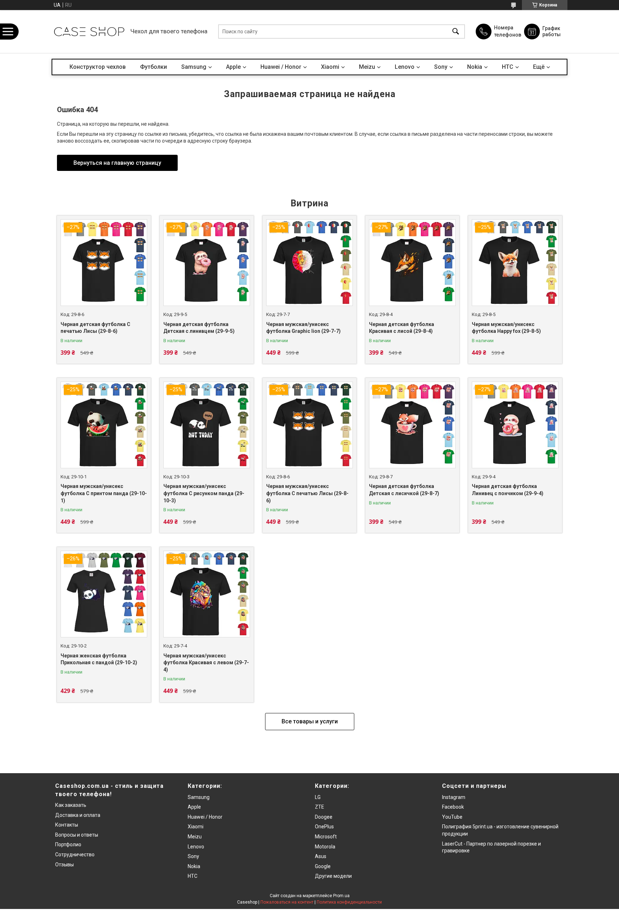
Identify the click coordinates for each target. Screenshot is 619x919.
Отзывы (64, 864)
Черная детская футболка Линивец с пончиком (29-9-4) (507, 489)
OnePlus (324, 826)
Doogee (323, 817)
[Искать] (455, 31)
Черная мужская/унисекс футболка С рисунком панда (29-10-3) (203, 493)
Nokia (474, 66)
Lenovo (404, 66)
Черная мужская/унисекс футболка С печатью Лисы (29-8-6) (307, 493)
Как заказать (70, 805)
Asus (320, 856)
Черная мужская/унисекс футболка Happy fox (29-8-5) (506, 327)
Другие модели (333, 876)
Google (323, 866)
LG (318, 797)
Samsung (193, 66)
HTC (507, 66)
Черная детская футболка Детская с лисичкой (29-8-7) (404, 489)
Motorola (325, 846)
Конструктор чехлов (97, 66)
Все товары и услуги (310, 721)
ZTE (319, 807)
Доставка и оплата (77, 815)
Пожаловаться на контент (286, 902)
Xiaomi (330, 66)
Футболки (153, 66)
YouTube (452, 817)
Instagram (453, 797)
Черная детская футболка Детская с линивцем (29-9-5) (199, 327)
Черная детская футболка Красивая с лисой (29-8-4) (401, 327)
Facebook (453, 807)
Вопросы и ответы (76, 835)
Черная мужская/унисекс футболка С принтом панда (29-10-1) (104, 493)
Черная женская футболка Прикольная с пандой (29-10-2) (99, 659)
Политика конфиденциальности (349, 902)
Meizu (367, 66)
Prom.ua (341, 895)
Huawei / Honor (280, 66)
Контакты (66, 825)
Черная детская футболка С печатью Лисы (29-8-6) (95, 327)
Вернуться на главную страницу (117, 162)
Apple (233, 66)
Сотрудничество (75, 854)
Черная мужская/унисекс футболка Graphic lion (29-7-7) (303, 327)
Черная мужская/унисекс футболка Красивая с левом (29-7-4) (206, 663)
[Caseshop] (89, 31)
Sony (440, 66)
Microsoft (326, 836)
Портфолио (68, 844)
